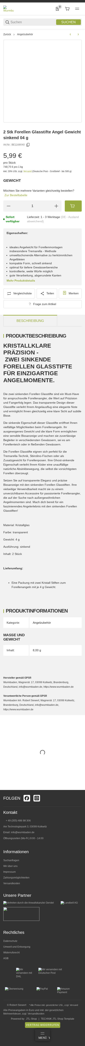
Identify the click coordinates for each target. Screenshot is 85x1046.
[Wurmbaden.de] (8, 8)
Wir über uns (10, 866)
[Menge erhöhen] (56, 206)
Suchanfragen (11, 860)
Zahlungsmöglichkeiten (16, 877)
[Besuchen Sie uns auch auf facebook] (27, 798)
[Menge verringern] (8, 206)
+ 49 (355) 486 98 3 (17, 820)
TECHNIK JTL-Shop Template (57, 1018)
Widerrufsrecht (11, 952)
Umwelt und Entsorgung (16, 946)
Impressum (9, 871)
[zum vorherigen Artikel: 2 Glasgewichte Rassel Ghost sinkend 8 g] (70, 34)
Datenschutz (10, 941)
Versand (27, 171)
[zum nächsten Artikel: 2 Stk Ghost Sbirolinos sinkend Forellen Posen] (78, 34)
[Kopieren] (28, 144)
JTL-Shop (31, 1018)
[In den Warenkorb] (73, 206)
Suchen (68, 22)
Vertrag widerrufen (42, 1025)
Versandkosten (11, 883)
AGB (5, 958)
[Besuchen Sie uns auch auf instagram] (36, 798)
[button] (78, 788)
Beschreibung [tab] (30, 321)
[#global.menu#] (77, 8)
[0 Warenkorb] (67, 8)
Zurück (7, 34)
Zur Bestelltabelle (16, 195)
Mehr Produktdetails (21, 280)
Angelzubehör (25, 34)
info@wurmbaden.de (22, 832)
